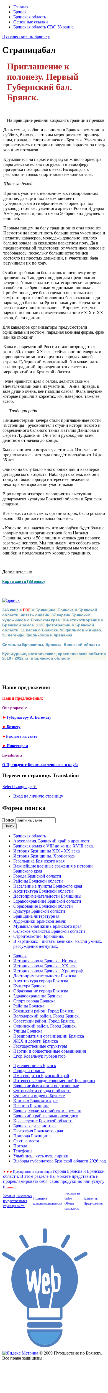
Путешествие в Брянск (34, 1065)
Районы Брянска (28, 1006)
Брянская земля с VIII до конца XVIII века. (53, 846)
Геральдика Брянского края (39, 861)
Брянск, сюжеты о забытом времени (47, 1110)
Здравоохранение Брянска (38, 996)
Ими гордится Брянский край (41, 1075)
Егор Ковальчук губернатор (39, 1056)
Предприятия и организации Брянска (48, 1036)
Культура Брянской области (39, 911)
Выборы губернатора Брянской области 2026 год (59, 1161)
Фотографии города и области (42, 1090)
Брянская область (29, 16)
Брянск (20, 11)
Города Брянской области (37, 876)
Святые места (26, 1140)
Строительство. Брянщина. (38, 936)
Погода (20, 1146)
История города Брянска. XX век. (45, 965)
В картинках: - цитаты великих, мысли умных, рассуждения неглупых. (57, 944)
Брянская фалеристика (34, 1125)
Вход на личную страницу (38, 796)
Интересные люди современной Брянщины (54, 1080)
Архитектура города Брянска (40, 980)
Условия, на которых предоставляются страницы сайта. (17, 1201)
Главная (20, 6)
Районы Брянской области (38, 881)
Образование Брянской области (43, 906)
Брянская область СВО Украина (43, 27)
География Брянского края (38, 1130)
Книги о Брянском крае (35, 1100)
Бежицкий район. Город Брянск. (43, 1011)
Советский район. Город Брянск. (44, 1021)
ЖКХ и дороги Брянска (35, 1041)
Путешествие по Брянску (26, 36)
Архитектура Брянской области (43, 891)
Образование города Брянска (40, 991)
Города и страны (29, 1070)
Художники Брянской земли (39, 921)
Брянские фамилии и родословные (46, 1085)
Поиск (9, 820)
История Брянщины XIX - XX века (46, 851)
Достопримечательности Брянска (44, 975)
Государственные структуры (40, 1046)
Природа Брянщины (32, 1135)
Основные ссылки (30, 22)
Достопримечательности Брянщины (47, 896)
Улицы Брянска (27, 1031)
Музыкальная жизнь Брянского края (47, 926)
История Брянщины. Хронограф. (44, 856)
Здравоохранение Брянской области (47, 901)
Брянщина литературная (36, 916)
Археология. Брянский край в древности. (52, 841)
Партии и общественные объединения (49, 1051)
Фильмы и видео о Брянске (39, 1095)
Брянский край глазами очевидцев (45, 1115)
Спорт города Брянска (34, 1001)
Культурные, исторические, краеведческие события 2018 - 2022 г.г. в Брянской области (54, 655)
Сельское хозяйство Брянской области (49, 931)
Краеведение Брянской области (43, 1120)
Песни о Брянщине (31, 1105)
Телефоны (22, 1151)
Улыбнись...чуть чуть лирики (40, 1156)
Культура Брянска (30, 985)
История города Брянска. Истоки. (45, 960)
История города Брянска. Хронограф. (48, 970)
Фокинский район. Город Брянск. (45, 1026)
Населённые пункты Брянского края (47, 886)
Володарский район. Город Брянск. (46, 1016)
